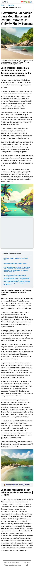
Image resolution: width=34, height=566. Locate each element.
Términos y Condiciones (12, 565)
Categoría (11, 5)
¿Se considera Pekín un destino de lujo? (16, 263)
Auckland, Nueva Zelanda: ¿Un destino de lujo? (15, 258)
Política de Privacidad (11, 562)
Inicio (2, 5)
